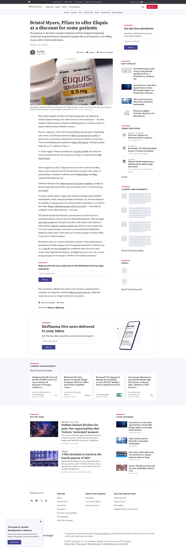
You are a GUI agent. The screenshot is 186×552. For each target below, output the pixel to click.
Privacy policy (70, 544)
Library (57, 7)
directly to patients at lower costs (64, 225)
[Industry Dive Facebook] (36, 500)
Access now (14, 542)
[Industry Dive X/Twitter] (41, 500)
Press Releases (74, 7)
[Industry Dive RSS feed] (46, 500)
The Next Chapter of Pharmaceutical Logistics (140, 136)
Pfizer (94, 174)
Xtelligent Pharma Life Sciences (93, 2)
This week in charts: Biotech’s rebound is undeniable (143, 102)
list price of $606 (81, 151)
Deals (97, 12)
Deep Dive (49, 7)
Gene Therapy (117, 12)
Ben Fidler (40, 51)
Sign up (153, 7)
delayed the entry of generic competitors (76, 183)
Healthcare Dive (57, 2)
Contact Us (61, 505)
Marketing (59, 307)
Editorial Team (62, 502)
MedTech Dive (68, 2)
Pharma (66, 12)
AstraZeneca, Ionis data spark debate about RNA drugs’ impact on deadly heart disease (144, 89)
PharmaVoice (78, 2)
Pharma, (51, 307)
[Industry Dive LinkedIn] (31, 500)
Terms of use (81, 544)
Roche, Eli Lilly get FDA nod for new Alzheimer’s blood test (142, 468)
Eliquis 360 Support (79, 142)
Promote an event (135, 289)
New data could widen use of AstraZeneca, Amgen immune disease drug (141, 455)
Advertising (90, 498)
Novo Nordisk (60, 248)
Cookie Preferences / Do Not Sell (115, 544)
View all (124, 177)
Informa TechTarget (101, 533)
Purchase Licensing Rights (67, 513)
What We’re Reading (65, 520)
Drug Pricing (105, 12)
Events (64, 7)
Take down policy (94, 544)
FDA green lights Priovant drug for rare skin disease (144, 113)
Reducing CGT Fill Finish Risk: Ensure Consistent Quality (142, 149)
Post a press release (135, 250)
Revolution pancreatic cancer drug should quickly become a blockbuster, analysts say (144, 73)
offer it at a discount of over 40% (84, 135)
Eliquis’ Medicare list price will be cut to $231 (67, 206)
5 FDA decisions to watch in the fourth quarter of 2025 (81, 456)
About (59, 498)
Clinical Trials (88, 12)
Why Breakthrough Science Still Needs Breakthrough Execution (141, 164)
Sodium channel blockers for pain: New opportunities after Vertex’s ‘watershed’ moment (80, 428)
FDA (80, 12)
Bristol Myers (82, 174)
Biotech (74, 12)
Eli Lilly (47, 248)
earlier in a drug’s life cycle (80, 292)
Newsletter (61, 509)
